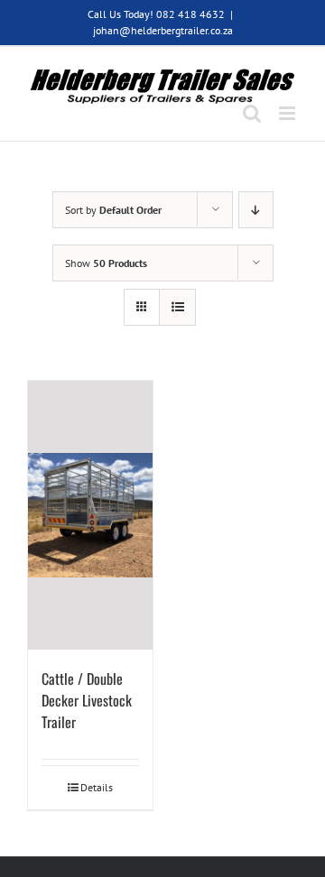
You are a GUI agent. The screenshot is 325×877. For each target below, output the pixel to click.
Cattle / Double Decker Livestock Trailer (87, 700)
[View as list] (177, 307)
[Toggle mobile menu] (288, 113)
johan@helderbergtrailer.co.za (163, 30)
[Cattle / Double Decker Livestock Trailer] (90, 515)
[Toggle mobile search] (252, 113)
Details (96, 787)
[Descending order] (256, 209)
